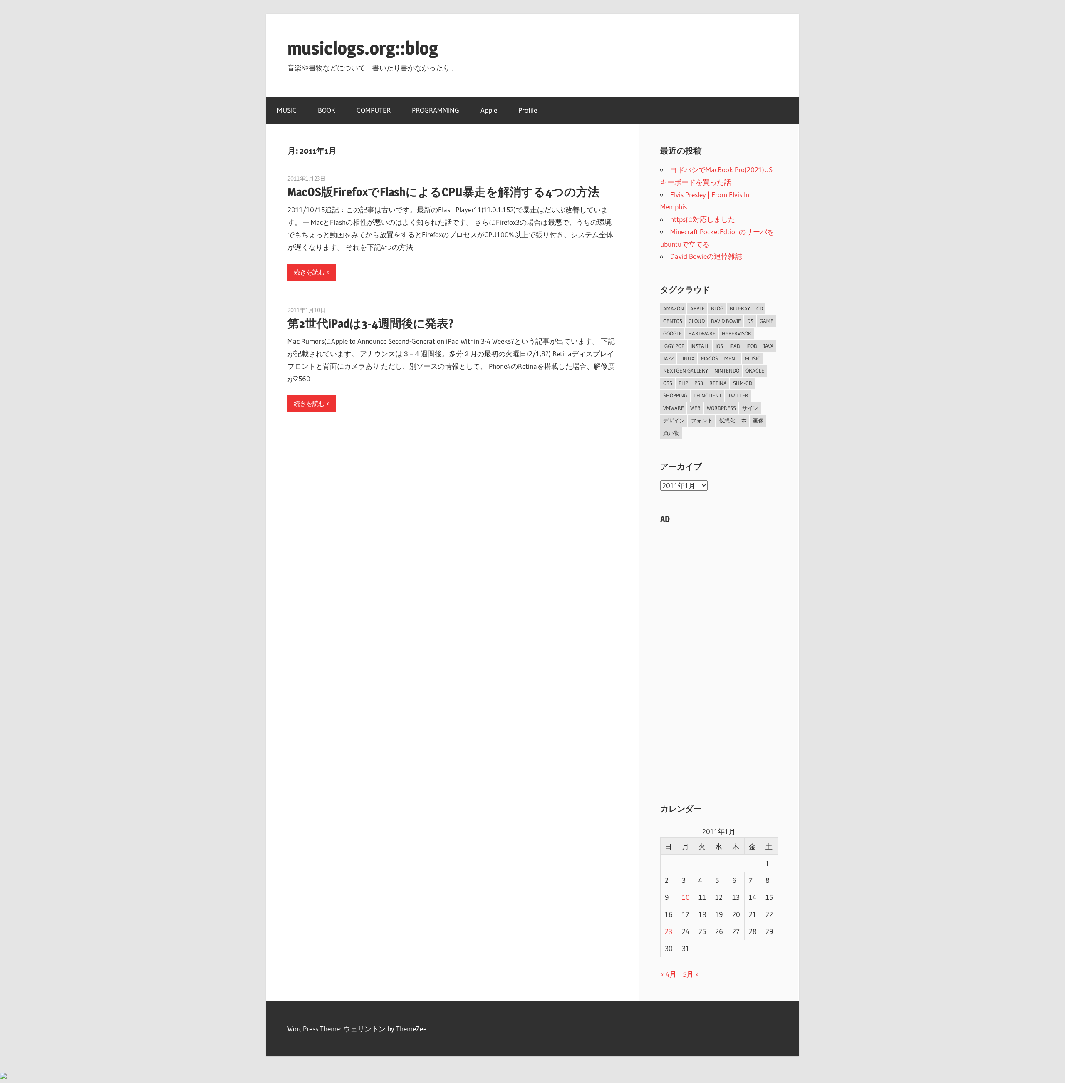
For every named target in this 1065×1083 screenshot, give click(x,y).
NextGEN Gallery (685, 370)
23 (668, 931)
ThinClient (707, 395)
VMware (673, 408)
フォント (702, 420)
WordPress (721, 408)
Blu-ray (740, 308)
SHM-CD (742, 383)
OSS (667, 383)
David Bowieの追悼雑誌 (706, 256)
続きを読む (309, 272)
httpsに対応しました (702, 219)
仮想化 (727, 420)
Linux (687, 358)
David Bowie (726, 321)
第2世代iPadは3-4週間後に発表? (370, 323)
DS (750, 321)
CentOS (672, 321)
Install (700, 346)
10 (686, 897)
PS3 (698, 383)
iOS (719, 346)
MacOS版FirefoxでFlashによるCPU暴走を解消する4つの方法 (443, 192)
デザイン (674, 420)
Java (768, 346)
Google (672, 333)
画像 (758, 420)
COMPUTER (374, 110)
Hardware (702, 333)
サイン (750, 408)
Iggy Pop (673, 346)
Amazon (673, 308)
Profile (527, 110)
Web (695, 408)
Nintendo (726, 370)
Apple (488, 110)
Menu (731, 358)
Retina (718, 383)
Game (766, 321)
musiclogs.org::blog (362, 48)
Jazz (668, 358)
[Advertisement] (718, 657)
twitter (738, 395)
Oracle (755, 370)
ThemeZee (411, 1028)
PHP (683, 383)
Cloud (697, 321)
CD (759, 308)
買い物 (671, 433)
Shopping (675, 395)
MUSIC (287, 110)
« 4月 (668, 974)
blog (717, 308)
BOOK (326, 110)
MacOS (709, 358)
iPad (734, 346)
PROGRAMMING (435, 110)
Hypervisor (736, 333)
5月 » (691, 974)
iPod (751, 346)
